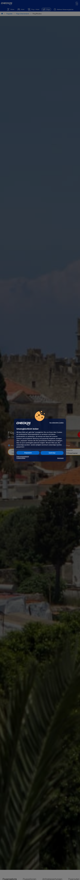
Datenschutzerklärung (22, 456)
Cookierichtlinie (20, 458)
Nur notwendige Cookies (56, 422)
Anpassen (28, 453)
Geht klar (52, 453)
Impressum (60, 458)
